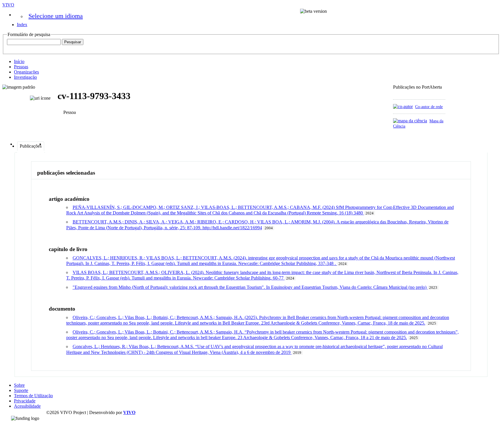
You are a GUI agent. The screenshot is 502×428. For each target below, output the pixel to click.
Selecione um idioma (55, 15)
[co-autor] (403, 106)
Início (19, 61)
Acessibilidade (27, 406)
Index (22, 24)
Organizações (26, 71)
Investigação (25, 77)
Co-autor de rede (429, 106)
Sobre (19, 385)
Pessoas (21, 66)
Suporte (21, 390)
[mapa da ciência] (410, 120)
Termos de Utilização (33, 395)
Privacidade (24, 400)
